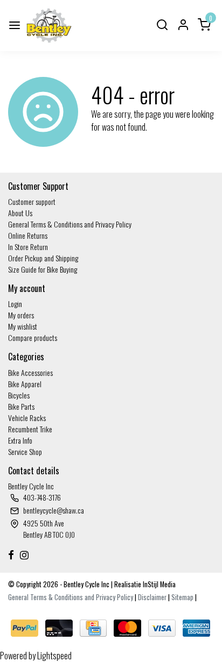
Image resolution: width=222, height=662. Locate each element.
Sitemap (182, 597)
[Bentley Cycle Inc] (49, 25)
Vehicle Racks (27, 417)
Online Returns (27, 235)
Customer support (32, 201)
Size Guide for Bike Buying (42, 269)
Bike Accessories (30, 372)
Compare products (32, 337)
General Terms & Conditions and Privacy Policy (69, 224)
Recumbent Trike (30, 429)
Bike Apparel (24, 383)
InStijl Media (158, 584)
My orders (21, 315)
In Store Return (28, 246)
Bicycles (19, 395)
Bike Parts (21, 406)
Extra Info (20, 440)
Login (15, 303)
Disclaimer (152, 597)
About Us (20, 212)
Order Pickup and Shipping (43, 258)
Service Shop (25, 451)
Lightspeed (54, 655)
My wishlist (22, 326)
